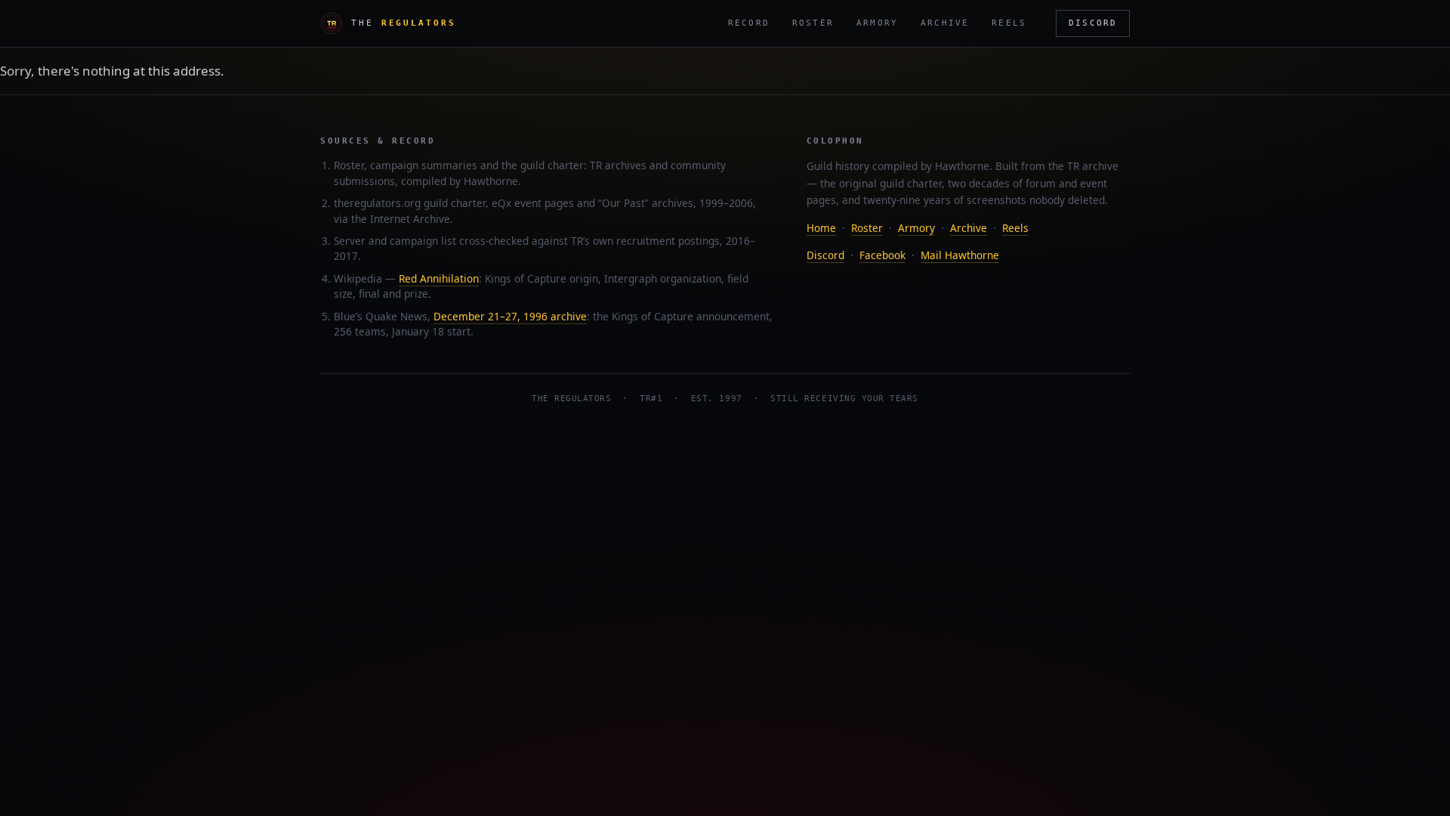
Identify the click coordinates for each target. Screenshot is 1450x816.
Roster (813, 23)
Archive (945, 23)
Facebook (882, 255)
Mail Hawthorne (960, 255)
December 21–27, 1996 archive (510, 316)
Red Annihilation (439, 278)
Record (749, 23)
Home (821, 228)
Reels (1009, 23)
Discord (1093, 22)
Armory (877, 23)
